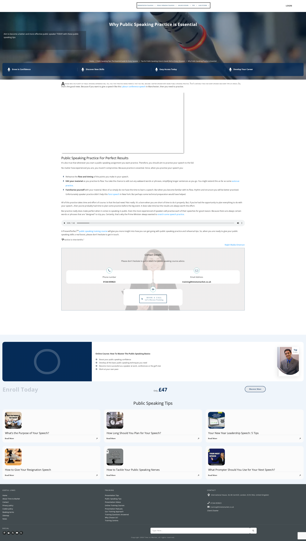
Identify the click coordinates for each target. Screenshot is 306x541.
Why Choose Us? (111, 517)
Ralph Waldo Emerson (235, 244)
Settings (193, 537)
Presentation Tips (112, 495)
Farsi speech (113, 194)
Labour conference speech (134, 86)
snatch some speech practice (171, 214)
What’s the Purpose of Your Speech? (27, 433)
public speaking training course (93, 231)
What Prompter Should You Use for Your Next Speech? (241, 469)
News (5, 519)
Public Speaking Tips (113, 499)
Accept (180, 537)
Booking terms (8, 512)
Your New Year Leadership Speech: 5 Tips (233, 433)
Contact (6, 502)
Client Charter (213, 510)
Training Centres (111, 520)
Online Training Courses (114, 505)
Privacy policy (8, 505)
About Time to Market (11, 499)
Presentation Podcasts (114, 509)
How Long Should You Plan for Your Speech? (134, 433)
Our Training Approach (114, 511)
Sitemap (6, 515)
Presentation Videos (113, 502)
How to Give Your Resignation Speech (28, 469)
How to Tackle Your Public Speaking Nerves (133, 469)
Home (5, 495)
